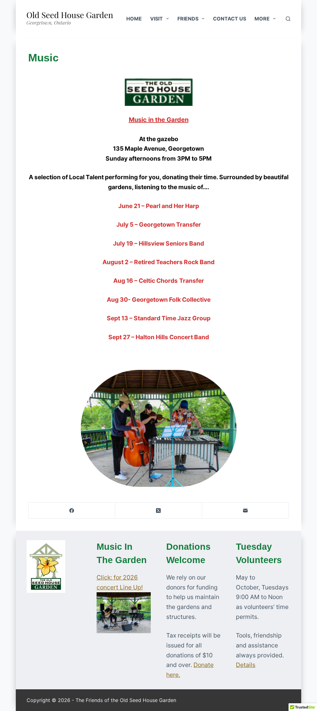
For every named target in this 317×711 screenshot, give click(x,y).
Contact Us (229, 19)
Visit (156, 19)
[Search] (288, 18)
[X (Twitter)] (158, 510)
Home (134, 19)
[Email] (245, 510)
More (262, 19)
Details (245, 665)
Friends (187, 19)
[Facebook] (71, 510)
